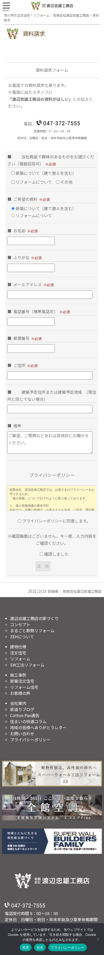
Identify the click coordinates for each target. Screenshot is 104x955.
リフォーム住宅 (24, 687)
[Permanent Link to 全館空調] (52, 807)
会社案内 (18, 703)
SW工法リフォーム (27, 665)
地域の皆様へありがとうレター (38, 727)
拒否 (40, 947)
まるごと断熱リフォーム (32, 630)
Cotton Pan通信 (24, 715)
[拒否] (97, 939)
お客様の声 (20, 693)
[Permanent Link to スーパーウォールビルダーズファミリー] (52, 841)
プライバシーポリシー (30, 740)
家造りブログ (22, 709)
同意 (25, 947)
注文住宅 (18, 653)
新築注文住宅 (22, 681)
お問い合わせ (22, 733)
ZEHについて (22, 636)
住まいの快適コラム (28, 721)
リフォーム (20, 659)
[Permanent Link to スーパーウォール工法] (52, 774)
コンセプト (20, 624)
